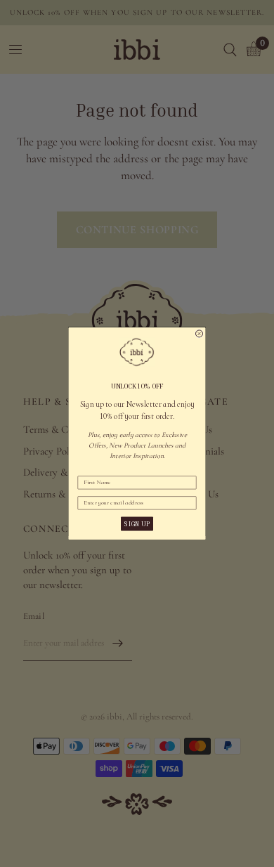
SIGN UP (137, 524)
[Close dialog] (199, 333)
